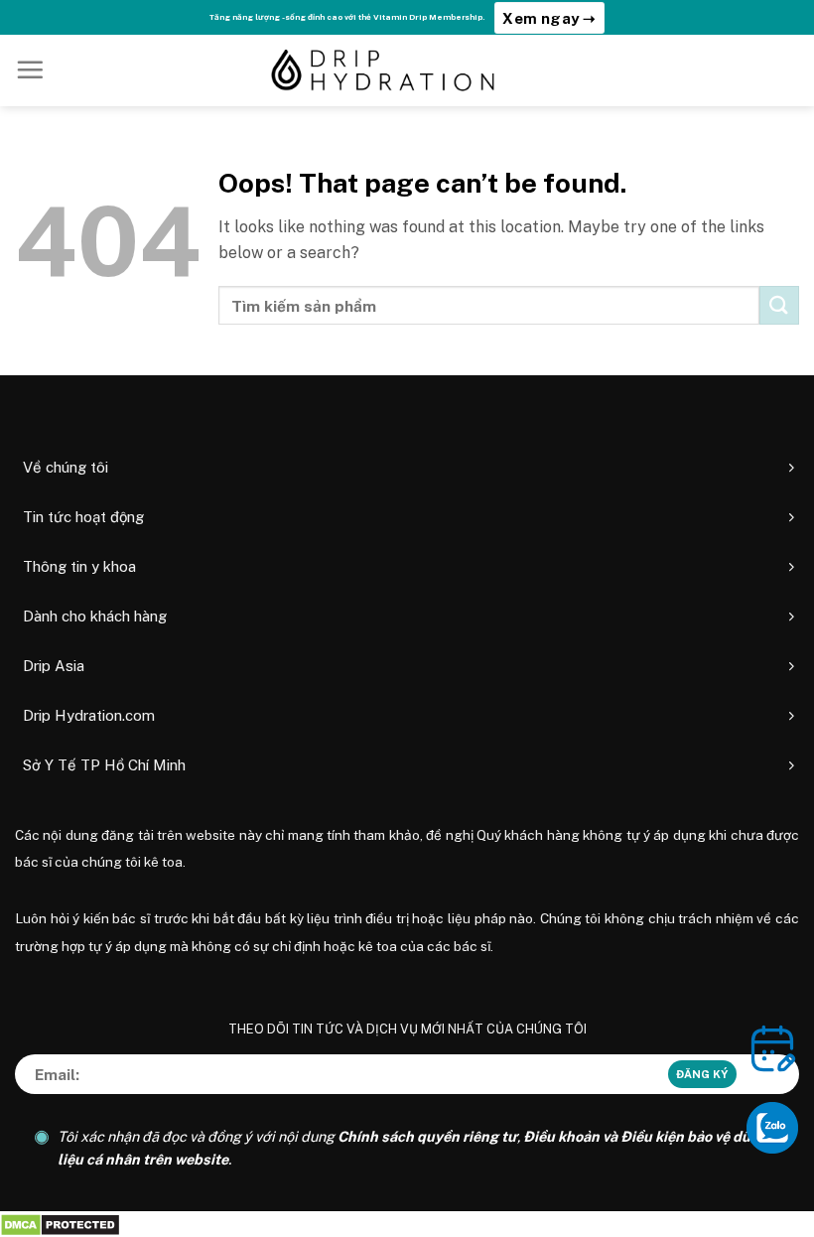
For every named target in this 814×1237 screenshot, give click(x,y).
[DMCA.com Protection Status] (60, 1223)
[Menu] (30, 69)
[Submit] (779, 305)
